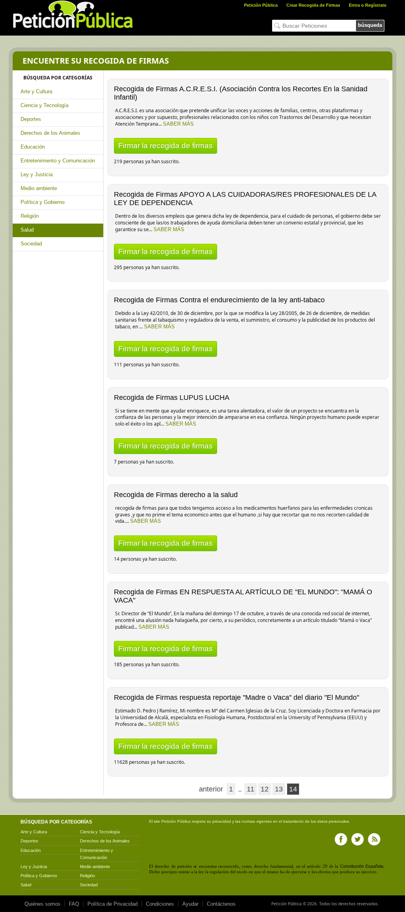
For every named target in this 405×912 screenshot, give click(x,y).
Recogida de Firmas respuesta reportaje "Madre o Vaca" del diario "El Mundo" (236, 697)
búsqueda (370, 25)
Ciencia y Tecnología (44, 105)
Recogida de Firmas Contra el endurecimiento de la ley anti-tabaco (219, 300)
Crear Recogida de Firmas (313, 5)
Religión (30, 216)
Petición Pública (261, 5)
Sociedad (31, 244)
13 (279, 789)
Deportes (31, 119)
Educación (33, 147)
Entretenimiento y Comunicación (58, 161)
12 (265, 789)
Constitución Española (361, 866)
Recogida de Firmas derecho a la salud (176, 495)
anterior (211, 789)
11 (250, 789)
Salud (27, 230)
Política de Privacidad (112, 904)
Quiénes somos (43, 904)
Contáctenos (221, 904)
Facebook (341, 839)
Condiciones (160, 904)
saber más (178, 124)
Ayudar (190, 904)
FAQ (74, 904)
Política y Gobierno (42, 202)
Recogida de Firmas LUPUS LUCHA (171, 397)
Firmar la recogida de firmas (165, 145)
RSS (374, 839)
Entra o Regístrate (367, 5)
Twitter (357, 839)
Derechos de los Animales (50, 133)
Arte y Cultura (36, 91)
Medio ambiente (39, 188)
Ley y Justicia (37, 174)
